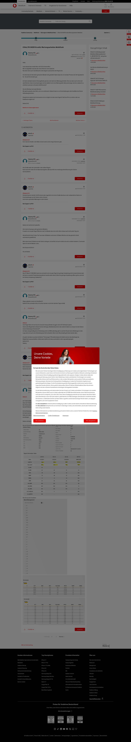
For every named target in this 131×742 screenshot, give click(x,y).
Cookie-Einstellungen (53, 415)
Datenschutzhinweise (39, 415)
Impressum (66, 415)
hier (60, 375)
